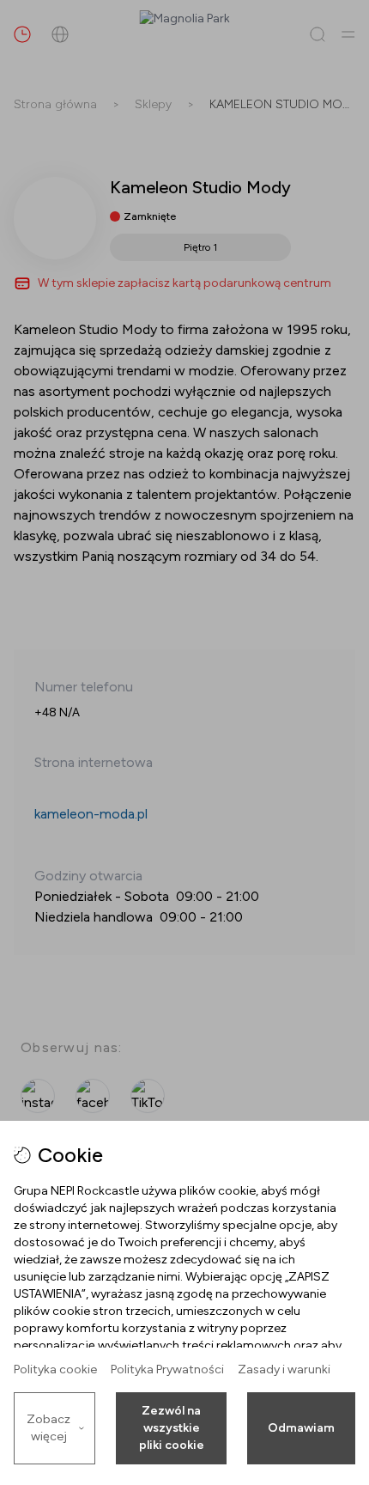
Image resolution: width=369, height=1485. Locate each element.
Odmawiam (301, 1428)
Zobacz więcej (48, 1428)
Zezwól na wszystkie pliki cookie (171, 1427)
